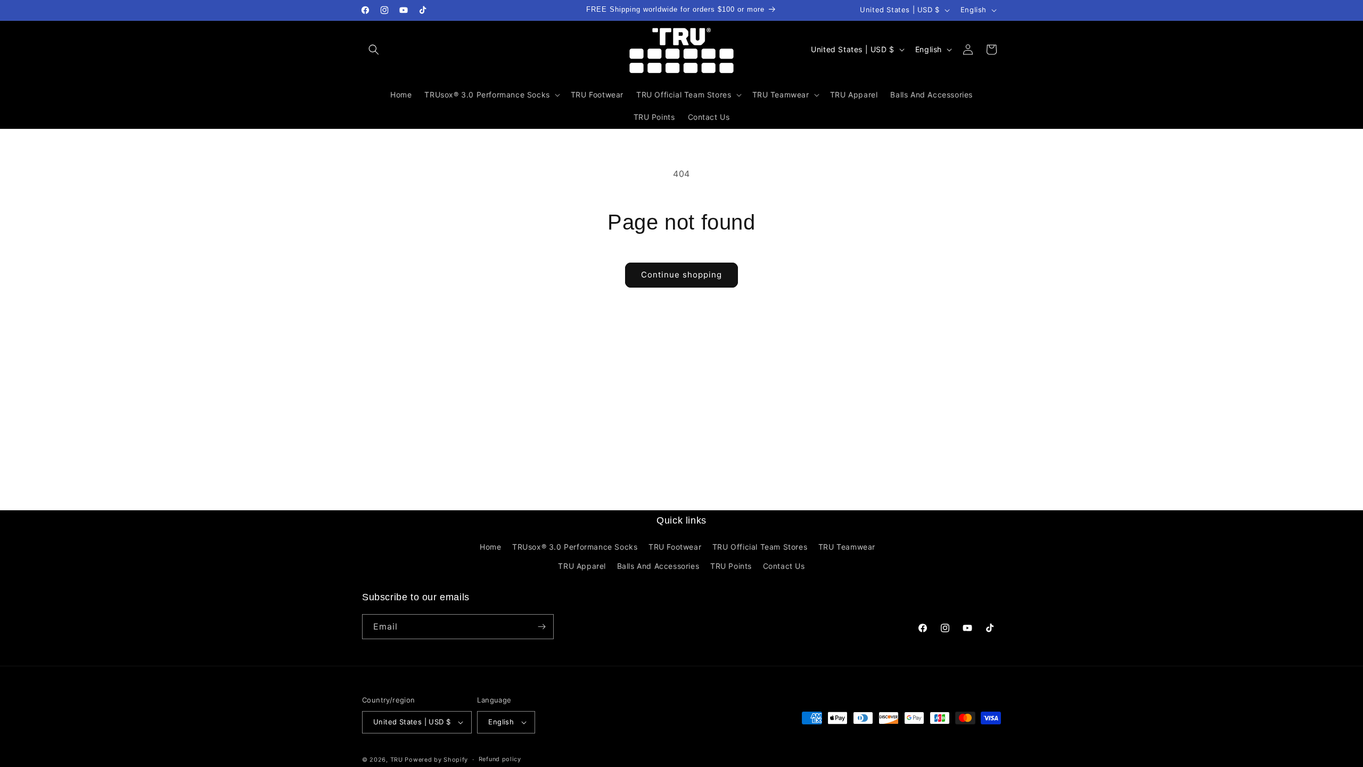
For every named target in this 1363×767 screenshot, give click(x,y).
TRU (396, 759)
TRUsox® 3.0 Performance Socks (574, 546)
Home (490, 546)
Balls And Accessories (658, 565)
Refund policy (500, 759)
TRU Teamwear (846, 546)
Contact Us (784, 565)
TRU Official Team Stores (759, 546)
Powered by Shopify (436, 759)
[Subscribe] (541, 626)
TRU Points (731, 565)
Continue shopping (681, 275)
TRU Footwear (674, 546)
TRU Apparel (582, 565)
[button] (373, 49)
